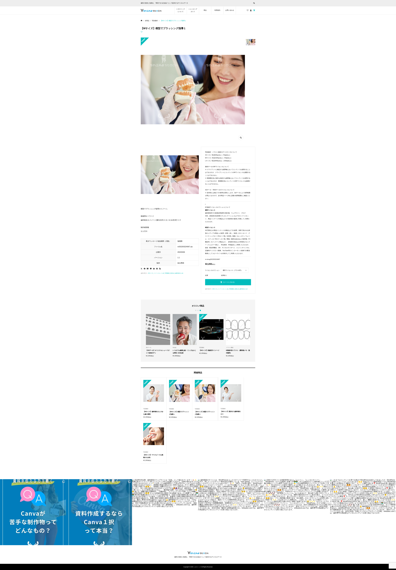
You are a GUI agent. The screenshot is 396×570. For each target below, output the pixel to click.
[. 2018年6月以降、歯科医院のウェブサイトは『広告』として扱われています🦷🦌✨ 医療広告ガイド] (165, 512)
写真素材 (167, 273)
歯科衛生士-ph (179, 273)
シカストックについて (180, 10)
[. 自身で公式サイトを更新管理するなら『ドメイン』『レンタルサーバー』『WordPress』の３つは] (297, 512)
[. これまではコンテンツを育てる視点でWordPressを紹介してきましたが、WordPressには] (363, 512)
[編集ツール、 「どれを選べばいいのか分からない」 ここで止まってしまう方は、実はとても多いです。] (99, 512)
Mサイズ (150, 273)
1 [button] (195, 310)
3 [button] (200, 310)
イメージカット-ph (159, 273)
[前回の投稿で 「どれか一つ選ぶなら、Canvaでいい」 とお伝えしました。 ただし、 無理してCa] (33, 512)
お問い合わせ (229, 10)
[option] (149, 335)
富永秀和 (144, 231)
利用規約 (217, 10)
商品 (205, 10)
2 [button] (198, 310)
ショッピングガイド (193, 10)
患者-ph (172, 273)
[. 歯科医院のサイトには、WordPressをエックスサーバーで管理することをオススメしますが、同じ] (231, 512)
